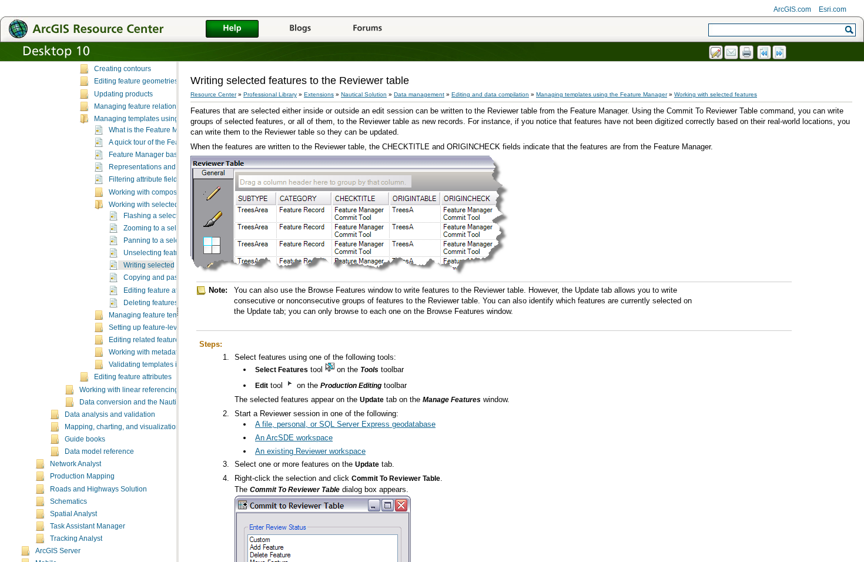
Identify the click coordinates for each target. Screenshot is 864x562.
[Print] (747, 53)
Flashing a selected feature (166, 215)
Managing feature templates (153, 315)
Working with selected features (157, 204)
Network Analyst (75, 463)
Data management (419, 94)
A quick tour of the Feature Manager (165, 142)
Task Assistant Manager (87, 526)
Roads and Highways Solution (98, 489)
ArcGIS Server (58, 550)
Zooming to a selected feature (170, 228)
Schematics (68, 501)
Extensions (319, 94)
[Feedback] (716, 53)
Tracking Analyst (76, 538)
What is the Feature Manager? (157, 129)
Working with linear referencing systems (142, 389)
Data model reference (99, 451)
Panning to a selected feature (170, 240)
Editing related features (146, 339)
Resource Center (213, 94)
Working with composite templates (163, 192)
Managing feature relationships (143, 106)
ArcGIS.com (792, 9)
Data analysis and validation (110, 414)
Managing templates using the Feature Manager (170, 118)
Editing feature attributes (162, 290)
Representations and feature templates (171, 166)
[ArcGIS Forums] (367, 29)
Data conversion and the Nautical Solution (146, 402)
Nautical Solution (364, 94)
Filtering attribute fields (145, 179)
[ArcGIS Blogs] (299, 29)
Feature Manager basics (147, 154)
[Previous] (764, 53)
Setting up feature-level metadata (162, 327)
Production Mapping (82, 476)
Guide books (85, 439)
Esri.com (832, 9)
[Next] (780, 53)
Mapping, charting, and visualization (122, 426)
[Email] (731, 53)
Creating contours (122, 68)
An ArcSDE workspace (294, 437)
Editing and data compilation (490, 94)
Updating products (123, 94)
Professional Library (270, 94)
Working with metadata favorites (159, 352)
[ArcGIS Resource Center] (111, 28)
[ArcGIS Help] (232, 29)
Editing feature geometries (136, 81)
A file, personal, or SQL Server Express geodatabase (345, 424)
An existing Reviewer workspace (310, 451)
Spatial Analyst (73, 513)
